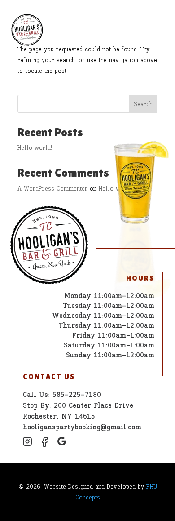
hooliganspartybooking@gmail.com (82, 427)
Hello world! (35, 147)
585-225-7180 (76, 394)
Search (143, 104)
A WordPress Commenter (53, 188)
